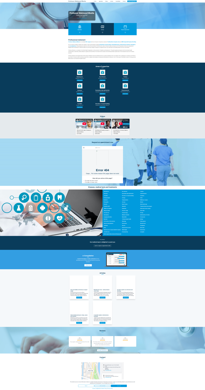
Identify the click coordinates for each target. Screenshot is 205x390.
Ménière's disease (125, 214)
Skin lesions (142, 229)
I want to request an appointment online (102, 245)
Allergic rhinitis (107, 210)
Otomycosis (142, 216)
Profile (95, 1)
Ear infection (124, 191)
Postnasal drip (125, 231)
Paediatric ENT (107, 206)
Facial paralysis (107, 197)
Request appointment (132, 1)
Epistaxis (105, 219)
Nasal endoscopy (143, 204)
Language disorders (108, 216)
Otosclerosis (106, 212)
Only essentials (102, 385)
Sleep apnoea (143, 221)
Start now (88, 265)
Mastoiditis (124, 216)
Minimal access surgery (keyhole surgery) (112, 229)
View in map (90, 370)
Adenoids (124, 206)
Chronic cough (125, 210)
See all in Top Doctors (102, 350)
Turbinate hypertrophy (126, 219)
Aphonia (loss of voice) (144, 214)
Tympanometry (125, 199)
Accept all (119, 385)
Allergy (141, 219)
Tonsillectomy (106, 231)
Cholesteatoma (143, 193)
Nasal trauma (124, 204)
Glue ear (123, 225)
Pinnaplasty (142, 225)
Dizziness (106, 193)
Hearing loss (106, 191)
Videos (106, 1)
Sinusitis (105, 204)
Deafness (106, 199)
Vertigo (141, 212)
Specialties (101, 1)
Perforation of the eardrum (109, 221)
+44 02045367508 (108, 370)
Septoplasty (106, 214)
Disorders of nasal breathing (128, 195)
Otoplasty (142, 195)
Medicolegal (124, 229)
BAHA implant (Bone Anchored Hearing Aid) (112, 234)
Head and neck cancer (126, 227)
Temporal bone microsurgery (146, 206)
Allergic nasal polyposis (108, 223)
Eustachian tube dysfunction (127, 193)
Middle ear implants (108, 208)
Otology (123, 197)
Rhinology (124, 221)
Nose (105, 227)
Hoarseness (124, 223)
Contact (124, 1)
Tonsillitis (106, 195)
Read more (80, 80)
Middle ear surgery (144, 199)
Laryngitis (142, 231)
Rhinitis (141, 202)
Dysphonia (124, 208)
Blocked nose (143, 223)
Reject (86, 385)
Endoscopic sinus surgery (145, 208)
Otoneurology (125, 212)
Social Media (118, 1)
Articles (111, 1)
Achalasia (106, 225)
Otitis (141, 197)
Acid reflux (142, 210)
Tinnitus (142, 191)
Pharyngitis (106, 202)
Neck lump (142, 227)
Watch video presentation (82, 18)
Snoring (123, 202)
